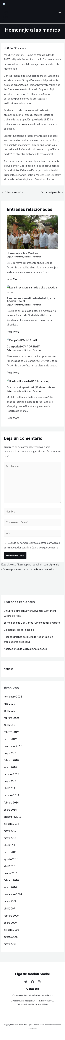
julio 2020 (9, 703)
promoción (27, 124)
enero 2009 (10, 922)
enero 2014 (10, 809)
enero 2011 (10, 852)
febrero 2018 (11, 760)
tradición (42, 54)
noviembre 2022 (13, 696)
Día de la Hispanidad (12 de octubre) (31, 387)
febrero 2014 (11, 802)
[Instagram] (39, 981)
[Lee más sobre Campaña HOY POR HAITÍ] (22, 340)
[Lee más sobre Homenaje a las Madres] (32, 231)
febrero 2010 (11, 880)
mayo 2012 (10, 830)
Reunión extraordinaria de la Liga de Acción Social (31, 300)
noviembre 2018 (13, 746)
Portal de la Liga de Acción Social (31, 1025)
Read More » (14, 279)
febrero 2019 (11, 731)
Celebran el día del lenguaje (19, 629)
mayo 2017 (10, 781)
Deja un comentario (15, 256)
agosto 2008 (11, 936)
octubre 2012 (11, 823)
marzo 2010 (10, 873)
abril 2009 (9, 908)
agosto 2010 (11, 859)
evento (10, 135)
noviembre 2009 (13, 894)
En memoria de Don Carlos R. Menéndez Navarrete (32, 622)
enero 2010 (10, 887)
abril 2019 (9, 724)
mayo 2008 (10, 943)
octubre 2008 (11, 929)
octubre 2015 (11, 795)
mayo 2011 (10, 837)
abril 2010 (9, 866)
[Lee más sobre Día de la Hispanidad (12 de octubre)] (28, 380)
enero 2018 (10, 767)
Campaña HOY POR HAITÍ (24, 346)
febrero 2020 (11, 717)
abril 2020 (9, 710)
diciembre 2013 (12, 816)
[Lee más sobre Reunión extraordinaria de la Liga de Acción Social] (32, 289)
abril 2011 (9, 845)
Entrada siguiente (52, 192)
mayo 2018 (10, 753)
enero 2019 (10, 739)
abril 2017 (9, 788)
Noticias (8, 48)
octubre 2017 (11, 774)
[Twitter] (25, 981)
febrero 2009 (11, 915)
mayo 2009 (10, 901)
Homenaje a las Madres (22, 253)
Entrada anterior (12, 192)
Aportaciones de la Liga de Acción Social (26, 648)
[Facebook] (32, 981)
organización (21, 84)
